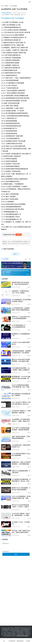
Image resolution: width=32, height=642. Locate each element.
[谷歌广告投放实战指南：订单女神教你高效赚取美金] (6, 439)
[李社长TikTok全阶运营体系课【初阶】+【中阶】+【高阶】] (6, 507)
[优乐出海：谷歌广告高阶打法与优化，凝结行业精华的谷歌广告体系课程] (6, 533)
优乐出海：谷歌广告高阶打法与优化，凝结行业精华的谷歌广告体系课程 (21, 531)
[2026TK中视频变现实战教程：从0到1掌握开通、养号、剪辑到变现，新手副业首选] (6, 387)
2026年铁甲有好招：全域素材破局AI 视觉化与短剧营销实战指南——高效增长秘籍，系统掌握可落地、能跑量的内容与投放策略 (21, 309)
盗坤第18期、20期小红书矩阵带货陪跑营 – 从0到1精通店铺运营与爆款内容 (21, 463)
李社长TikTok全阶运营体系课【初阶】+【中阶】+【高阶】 (20, 506)
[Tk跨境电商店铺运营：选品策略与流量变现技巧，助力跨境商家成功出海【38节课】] (6, 353)
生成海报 (5, 258)
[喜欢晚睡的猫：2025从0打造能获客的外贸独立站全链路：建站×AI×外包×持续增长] (6, 379)
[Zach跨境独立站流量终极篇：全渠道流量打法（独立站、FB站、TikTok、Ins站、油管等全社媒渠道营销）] (6, 481)
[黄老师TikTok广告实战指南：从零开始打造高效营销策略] (6, 490)
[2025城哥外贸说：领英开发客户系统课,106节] (6, 447)
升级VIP (19, 234)
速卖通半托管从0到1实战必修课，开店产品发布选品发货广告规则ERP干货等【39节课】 (21, 283)
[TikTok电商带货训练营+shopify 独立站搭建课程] (6, 456)
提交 (16, 554)
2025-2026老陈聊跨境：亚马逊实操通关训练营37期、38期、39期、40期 (21, 497)
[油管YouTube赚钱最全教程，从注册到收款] (6, 473)
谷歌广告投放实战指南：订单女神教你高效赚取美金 (21, 437)
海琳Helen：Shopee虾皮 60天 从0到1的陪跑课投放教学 (21, 317)
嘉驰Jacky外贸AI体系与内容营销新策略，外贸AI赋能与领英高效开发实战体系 (21, 360)
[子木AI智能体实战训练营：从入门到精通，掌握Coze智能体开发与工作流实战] (6, 370)
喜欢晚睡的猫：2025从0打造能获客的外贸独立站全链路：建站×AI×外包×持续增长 (21, 377)
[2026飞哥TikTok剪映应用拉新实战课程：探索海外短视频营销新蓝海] (6, 430)
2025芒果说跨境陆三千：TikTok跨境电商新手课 (19, 326)
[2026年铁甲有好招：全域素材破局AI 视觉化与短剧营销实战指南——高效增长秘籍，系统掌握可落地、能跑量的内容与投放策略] (6, 310)
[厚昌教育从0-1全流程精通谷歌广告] (6, 336)
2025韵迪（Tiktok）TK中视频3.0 (21, 523)
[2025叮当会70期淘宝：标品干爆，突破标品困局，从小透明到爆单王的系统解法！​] (6, 516)
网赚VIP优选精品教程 (15, 14)
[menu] (29, 2)
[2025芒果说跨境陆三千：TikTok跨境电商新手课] (6, 327)
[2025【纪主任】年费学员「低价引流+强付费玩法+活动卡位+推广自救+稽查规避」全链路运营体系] (6, 404)
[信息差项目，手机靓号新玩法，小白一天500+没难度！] (6, 293)
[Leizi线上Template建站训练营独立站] (6, 345)
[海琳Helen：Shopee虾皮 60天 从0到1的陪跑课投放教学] (6, 319)
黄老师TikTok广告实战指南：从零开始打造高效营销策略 (21, 488)
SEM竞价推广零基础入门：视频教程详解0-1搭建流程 (21, 411)
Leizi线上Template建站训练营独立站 (21, 343)
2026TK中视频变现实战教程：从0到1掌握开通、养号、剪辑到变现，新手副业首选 (21, 386)
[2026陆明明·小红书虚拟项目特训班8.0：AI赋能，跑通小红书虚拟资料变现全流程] (6, 422)
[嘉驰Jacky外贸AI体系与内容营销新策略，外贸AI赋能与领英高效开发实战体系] (6, 362)
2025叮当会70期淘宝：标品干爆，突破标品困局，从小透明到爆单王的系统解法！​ (21, 514)
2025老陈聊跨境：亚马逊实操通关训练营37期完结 (21, 300)
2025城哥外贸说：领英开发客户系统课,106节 (21, 446)
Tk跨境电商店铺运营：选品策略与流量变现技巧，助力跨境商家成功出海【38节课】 (21, 352)
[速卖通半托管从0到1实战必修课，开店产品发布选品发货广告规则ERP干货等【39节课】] (6, 285)
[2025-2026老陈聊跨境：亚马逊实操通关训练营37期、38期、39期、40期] (6, 499)
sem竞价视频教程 (5, 14)
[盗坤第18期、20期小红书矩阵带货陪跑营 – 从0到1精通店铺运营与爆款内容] (6, 464)
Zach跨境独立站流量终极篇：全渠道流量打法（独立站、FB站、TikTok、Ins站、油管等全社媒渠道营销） (21, 480)
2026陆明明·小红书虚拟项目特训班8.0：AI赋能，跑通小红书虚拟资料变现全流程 (21, 420)
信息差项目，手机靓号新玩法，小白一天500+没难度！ (21, 292)
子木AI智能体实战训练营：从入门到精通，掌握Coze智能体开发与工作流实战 (21, 369)
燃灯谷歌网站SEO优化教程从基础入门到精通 (21, 394)
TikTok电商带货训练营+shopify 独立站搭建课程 (21, 454)
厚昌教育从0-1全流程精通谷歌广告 (21, 334)
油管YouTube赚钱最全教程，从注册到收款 (21, 471)
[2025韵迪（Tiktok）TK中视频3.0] (6, 524)
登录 (3, 551)
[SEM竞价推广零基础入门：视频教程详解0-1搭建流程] (6, 413)
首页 (2, 5)
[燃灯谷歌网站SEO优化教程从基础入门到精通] (6, 396)
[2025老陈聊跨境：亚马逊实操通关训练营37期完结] (6, 302)
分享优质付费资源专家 (6, 12)
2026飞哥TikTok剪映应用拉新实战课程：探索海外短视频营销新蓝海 (21, 429)
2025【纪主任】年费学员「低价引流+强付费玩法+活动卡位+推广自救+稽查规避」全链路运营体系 (21, 403)
